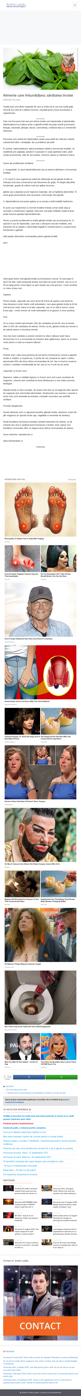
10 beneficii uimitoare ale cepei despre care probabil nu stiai (33, 1161)
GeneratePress (55, 1393)
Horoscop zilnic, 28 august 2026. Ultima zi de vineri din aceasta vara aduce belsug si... (65, 1191)
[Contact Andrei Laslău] (40, 1340)
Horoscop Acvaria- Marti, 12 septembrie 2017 (25, 1152)
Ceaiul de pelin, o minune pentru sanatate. (24, 1128)
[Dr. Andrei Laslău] (16, 5)
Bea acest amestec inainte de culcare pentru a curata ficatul (33, 1136)
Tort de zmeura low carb (16, 1090)
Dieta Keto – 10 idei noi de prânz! (19, 1170)
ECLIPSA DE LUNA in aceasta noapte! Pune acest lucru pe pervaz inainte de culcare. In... (26, 1191)
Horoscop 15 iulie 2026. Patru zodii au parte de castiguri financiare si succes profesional (40, 1357)
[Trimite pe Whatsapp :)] (61, 1077)
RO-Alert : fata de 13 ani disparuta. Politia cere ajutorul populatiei (26, 1218)
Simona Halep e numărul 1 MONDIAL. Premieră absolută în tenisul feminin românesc (39, 1142)
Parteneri (9, 1351)
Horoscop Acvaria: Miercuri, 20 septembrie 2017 (27, 1157)
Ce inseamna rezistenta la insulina (20, 1174)
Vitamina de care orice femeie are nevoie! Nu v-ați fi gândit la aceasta (38, 1148)
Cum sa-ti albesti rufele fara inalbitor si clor (24, 1132)
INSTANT (10, 1086)
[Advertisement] (40, 26)
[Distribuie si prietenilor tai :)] (29, 1077)
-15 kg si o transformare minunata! (20, 1166)
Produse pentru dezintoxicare (18, 1123)
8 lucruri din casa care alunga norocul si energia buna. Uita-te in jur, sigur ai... (65, 1245)
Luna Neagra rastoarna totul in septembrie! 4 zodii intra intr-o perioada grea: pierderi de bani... (65, 1231)
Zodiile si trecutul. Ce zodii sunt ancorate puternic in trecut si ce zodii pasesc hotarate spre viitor (38, 1117)
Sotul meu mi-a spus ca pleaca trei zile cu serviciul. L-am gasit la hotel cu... (27, 1245)
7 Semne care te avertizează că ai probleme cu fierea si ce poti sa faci (36, 1093)
